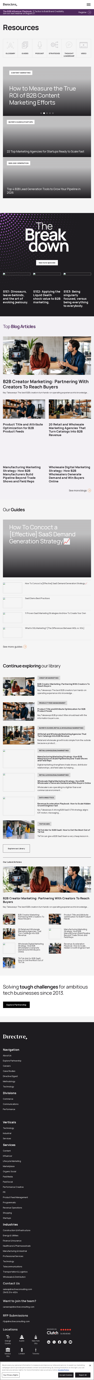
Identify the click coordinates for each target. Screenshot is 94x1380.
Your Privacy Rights (10, 1375)
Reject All (83, 1375)
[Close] (90, 1365)
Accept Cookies (65, 1375)
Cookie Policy (63, 1370)
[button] (41, 113)
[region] (47, 1371)
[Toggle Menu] (89, 4)
